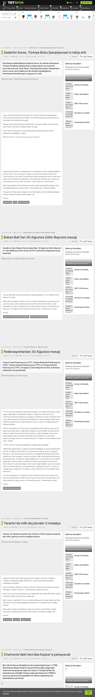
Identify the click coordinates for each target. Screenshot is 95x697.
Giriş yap (86, 2)
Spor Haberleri (6, 48)
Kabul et (88, 692)
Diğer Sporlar (17, 48)
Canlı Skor (4, 17)
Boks (25, 48)
